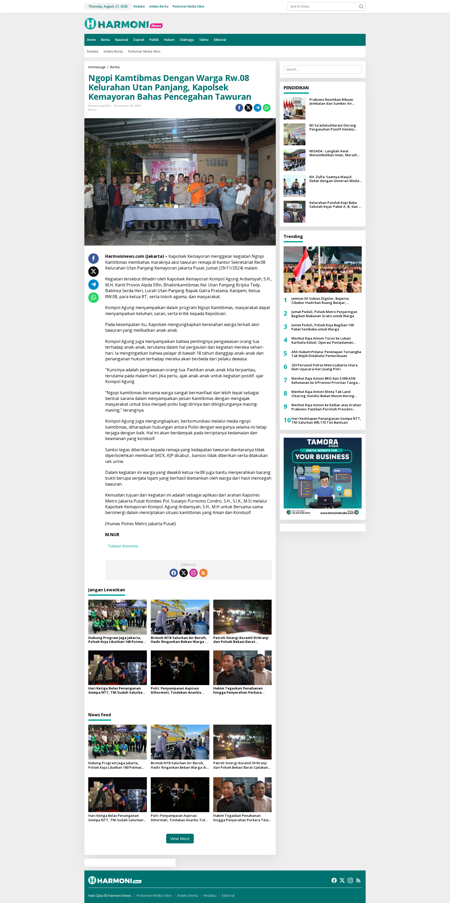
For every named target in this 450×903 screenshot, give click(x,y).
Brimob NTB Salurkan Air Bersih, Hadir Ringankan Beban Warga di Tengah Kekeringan (179, 640)
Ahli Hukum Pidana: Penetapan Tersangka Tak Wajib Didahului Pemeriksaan (326, 354)
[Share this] (239, 108)
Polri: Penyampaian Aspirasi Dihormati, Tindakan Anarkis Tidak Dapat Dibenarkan (176, 690)
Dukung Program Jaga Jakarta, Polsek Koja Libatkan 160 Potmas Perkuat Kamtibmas (116, 640)
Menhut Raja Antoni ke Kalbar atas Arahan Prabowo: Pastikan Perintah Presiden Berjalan (326, 407)
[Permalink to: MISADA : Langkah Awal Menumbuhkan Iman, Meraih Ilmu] (294, 160)
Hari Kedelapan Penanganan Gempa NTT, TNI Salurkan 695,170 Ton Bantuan (326, 421)
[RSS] (203, 573)
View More (180, 838)
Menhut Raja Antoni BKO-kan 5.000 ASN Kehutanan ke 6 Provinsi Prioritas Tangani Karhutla (326, 381)
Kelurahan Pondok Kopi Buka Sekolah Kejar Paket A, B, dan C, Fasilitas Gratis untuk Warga (335, 205)
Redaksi (210, 895)
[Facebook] (174, 573)
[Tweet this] (248, 108)
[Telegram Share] (257, 108)
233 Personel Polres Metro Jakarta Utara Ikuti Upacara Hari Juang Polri (324, 367)
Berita (92, 109)
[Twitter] (183, 573)
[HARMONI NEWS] (123, 23)
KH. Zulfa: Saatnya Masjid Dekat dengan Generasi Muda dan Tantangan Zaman (334, 179)
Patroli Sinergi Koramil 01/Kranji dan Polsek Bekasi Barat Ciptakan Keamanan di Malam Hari (240, 640)
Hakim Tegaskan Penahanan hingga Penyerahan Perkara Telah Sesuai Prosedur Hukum (239, 690)
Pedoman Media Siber (154, 895)
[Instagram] (193, 573)
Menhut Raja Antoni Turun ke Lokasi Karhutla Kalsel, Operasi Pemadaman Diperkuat (322, 340)
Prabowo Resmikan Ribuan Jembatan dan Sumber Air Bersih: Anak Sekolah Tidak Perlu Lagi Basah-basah (331, 102)
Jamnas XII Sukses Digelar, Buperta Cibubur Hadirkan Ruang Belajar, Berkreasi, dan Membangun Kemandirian (325, 301)
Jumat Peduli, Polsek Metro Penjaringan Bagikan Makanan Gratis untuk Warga (324, 314)
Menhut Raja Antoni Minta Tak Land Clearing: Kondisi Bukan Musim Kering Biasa (322, 394)
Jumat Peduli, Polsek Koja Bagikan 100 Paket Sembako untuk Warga (322, 327)
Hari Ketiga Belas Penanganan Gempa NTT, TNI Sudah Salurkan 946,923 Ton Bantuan (116, 690)
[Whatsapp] (267, 108)
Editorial (228, 895)
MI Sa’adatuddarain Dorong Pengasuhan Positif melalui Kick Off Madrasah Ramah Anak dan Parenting (335, 127)
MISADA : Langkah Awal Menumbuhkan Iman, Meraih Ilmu (333, 153)
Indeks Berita (187, 895)
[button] (361, 6)
